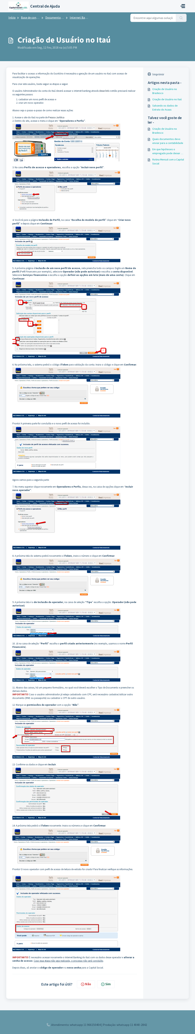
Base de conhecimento (35, 17)
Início (12, 17)
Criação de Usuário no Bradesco (164, 91)
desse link (104, 90)
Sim (108, 984)
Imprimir (158, 74)
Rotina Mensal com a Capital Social (168, 161)
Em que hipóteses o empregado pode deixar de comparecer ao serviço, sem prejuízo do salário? (168, 151)
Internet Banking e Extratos (88, 17)
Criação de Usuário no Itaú (167, 99)
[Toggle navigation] (183, 6)
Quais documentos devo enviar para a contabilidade (167, 141)
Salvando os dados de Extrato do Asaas (165, 107)
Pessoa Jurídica (56, 117)
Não (88, 984)
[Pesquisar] (181, 18)
